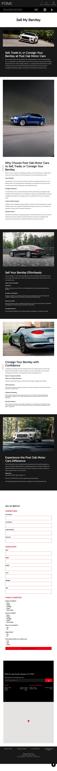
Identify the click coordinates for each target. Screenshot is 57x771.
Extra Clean (9, 610)
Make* (7, 557)
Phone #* (8, 537)
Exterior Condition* (10, 601)
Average (8, 606)
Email (8, 644)
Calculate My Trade (28, 648)
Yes (7, 627)
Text (7, 643)
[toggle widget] (53, 765)
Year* (6, 550)
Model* (7, 565)
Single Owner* (9, 632)
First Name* (8, 514)
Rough (8, 604)
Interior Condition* (10, 613)
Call (7, 641)
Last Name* (8, 522)
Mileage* (7, 580)
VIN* (6, 588)
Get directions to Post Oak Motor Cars (14, 677)
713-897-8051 (14, 478)
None (8, 603)
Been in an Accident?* (11, 625)
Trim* (6, 573)
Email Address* (9, 529)
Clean (8, 608)
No (7, 629)
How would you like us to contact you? (16, 639)
